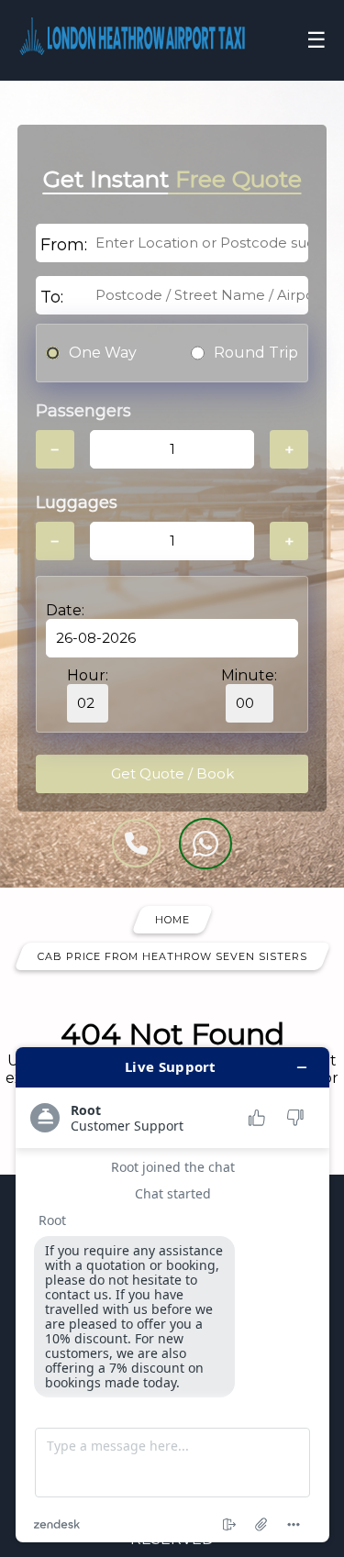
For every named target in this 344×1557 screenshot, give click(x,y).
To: (51, 297)
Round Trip (256, 352)
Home (172, 919)
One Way (103, 352)
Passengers (83, 411)
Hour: (87, 675)
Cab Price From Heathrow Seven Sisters (172, 956)
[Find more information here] (172, 1294)
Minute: (249, 675)
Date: (65, 610)
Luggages (76, 502)
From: (63, 245)
